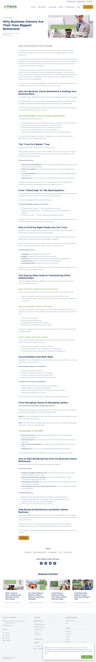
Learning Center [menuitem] (70, 621)
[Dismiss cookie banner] (92, 645)
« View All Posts (7, 17)
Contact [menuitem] (68, 641)
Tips (60, 552)
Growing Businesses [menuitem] (39, 624)
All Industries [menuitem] (37, 634)
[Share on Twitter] (50, 563)
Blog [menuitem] (67, 623)
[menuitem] (71, 1)
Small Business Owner (40, 552)
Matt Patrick (7, 35)
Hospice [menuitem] (36, 632)
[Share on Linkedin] (45, 563)
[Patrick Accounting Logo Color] (13, 6)
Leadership (28, 552)
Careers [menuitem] (68, 636)
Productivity (67, 552)
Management (53, 552)
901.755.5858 (8, 625)
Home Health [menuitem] (38, 629)
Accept (87, 657)
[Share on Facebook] (41, 563)
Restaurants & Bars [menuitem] (39, 627)
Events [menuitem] (67, 639)
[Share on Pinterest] (54, 563)
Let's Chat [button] (88, 7)
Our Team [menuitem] (68, 634)
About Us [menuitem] (68, 631)
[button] (93, 590)
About (78, 7)
